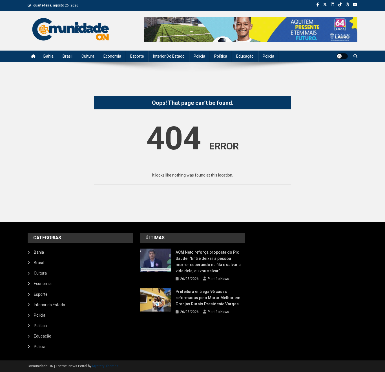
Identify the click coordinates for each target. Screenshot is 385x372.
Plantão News (218, 279)
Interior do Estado (169, 56)
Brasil (67, 56)
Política (220, 56)
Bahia (48, 56)
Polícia (199, 56)
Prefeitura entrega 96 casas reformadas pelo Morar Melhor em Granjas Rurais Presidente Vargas (208, 297)
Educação (245, 56)
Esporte (137, 56)
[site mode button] (342, 56)
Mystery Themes (105, 366)
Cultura (87, 56)
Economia (112, 56)
